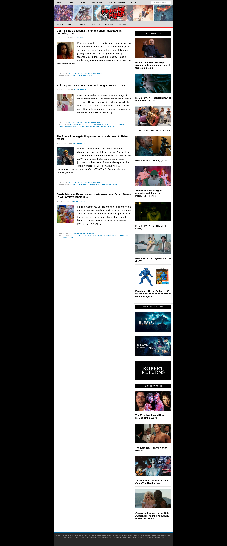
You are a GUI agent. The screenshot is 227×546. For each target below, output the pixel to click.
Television (91, 73)
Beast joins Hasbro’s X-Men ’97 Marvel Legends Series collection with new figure (153, 294)
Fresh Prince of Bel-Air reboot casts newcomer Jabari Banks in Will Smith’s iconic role (94, 195)
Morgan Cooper (104, 236)
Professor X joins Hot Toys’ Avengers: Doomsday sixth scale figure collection (153, 65)
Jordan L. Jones (84, 126)
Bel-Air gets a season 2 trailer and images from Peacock (91, 85)
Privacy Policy (131, 537)
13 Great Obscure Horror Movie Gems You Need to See (152, 481)
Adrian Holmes (75, 124)
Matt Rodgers (75, 233)
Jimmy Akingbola (71, 126)
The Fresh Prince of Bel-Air (98, 184)
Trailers (99, 73)
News (85, 73)
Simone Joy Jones (110, 126)
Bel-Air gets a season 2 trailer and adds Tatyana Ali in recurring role (89, 32)
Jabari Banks (81, 75)
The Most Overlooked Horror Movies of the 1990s (150, 416)
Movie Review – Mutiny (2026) (151, 160)
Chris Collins (81, 236)
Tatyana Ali (98, 75)
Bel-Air (72, 75)
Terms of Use (119, 537)
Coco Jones (113, 124)
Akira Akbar (86, 124)
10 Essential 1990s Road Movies (152, 130)
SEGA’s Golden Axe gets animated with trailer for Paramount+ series (148, 193)
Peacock (90, 75)
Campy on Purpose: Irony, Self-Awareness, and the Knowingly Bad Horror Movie (152, 516)
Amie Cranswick (75, 73)
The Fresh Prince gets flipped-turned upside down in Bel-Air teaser (93, 137)
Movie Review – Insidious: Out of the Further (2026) (153, 99)
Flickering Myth (113, 13)
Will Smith (113, 184)
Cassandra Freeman (100, 124)
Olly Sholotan (97, 126)
